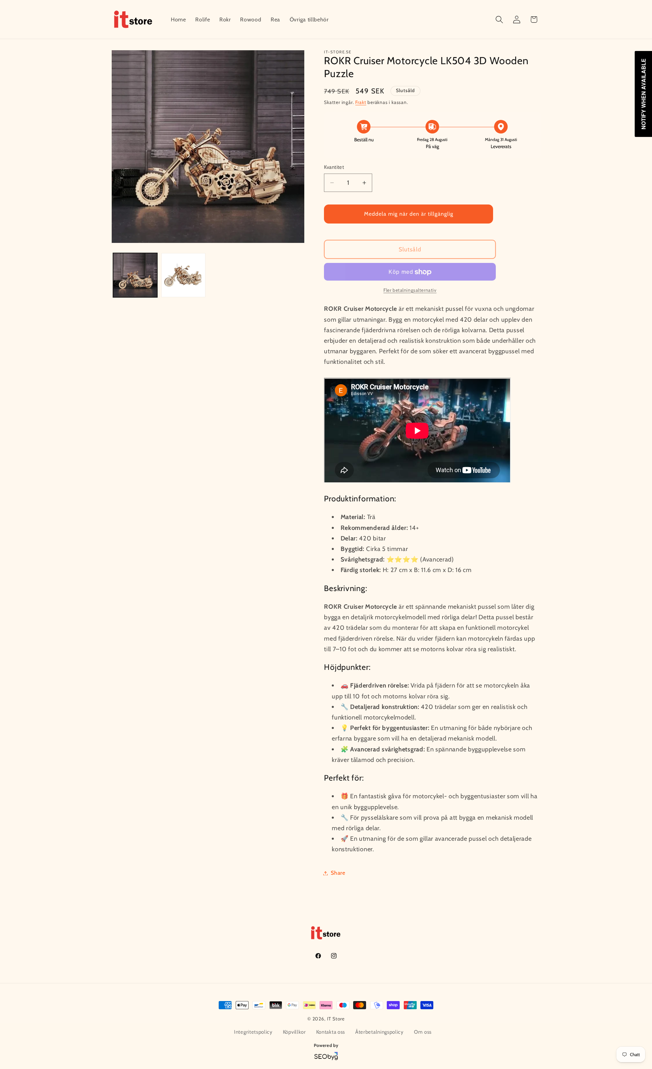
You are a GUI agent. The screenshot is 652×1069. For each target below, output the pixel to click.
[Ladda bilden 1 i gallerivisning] (135, 275)
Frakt (360, 102)
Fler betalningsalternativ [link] (409, 290)
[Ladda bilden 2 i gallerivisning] (183, 275)
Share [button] (338, 873)
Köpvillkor (294, 1032)
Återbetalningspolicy (379, 1032)
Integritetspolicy (253, 1032)
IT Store (336, 1019)
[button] (499, 19)
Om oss (423, 1032)
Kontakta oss (330, 1032)
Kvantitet (334, 167)
